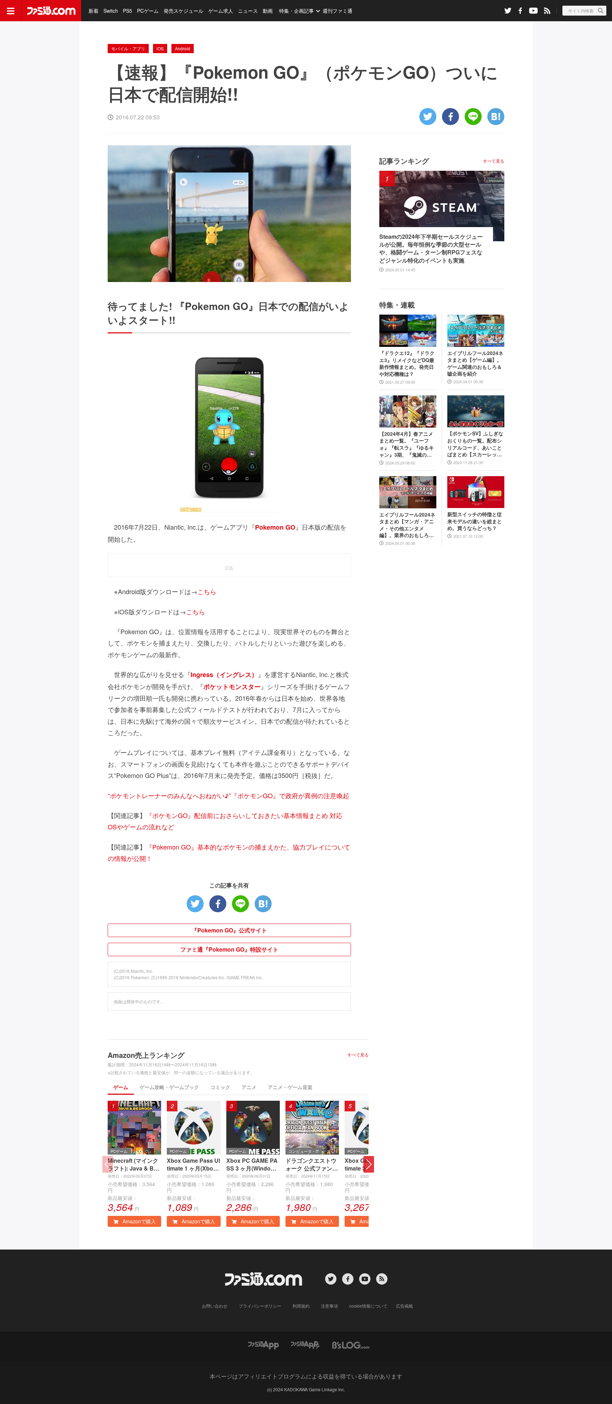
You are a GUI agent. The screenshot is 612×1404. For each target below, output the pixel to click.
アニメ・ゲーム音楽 (290, 1086)
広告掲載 (404, 1306)
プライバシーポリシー (260, 1306)
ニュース (248, 10)
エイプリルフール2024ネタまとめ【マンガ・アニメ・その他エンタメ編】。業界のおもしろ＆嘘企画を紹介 (407, 525)
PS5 (127, 10)
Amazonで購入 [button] (138, 1221)
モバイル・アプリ (128, 48)
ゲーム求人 (220, 10)
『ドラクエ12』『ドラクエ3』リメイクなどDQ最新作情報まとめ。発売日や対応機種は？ (407, 363)
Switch (110, 10)
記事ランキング (404, 161)
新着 (93, 10)
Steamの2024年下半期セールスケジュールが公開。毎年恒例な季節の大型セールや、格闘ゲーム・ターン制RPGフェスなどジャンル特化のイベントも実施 (431, 248)
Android (182, 48)
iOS (160, 48)
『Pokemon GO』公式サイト (229, 930)
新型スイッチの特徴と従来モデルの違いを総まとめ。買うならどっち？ (474, 521)
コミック (220, 1086)
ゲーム (120, 1086)
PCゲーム (148, 10)
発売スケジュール (183, 10)
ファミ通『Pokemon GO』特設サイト (229, 949)
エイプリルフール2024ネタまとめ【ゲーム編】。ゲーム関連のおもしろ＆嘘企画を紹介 (475, 363)
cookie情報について (368, 1306)
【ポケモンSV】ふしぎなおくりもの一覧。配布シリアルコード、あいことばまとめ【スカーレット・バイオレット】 (475, 444)
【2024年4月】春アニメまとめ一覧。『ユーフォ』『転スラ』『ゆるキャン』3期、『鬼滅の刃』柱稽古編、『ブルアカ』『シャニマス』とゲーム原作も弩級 (406, 444)
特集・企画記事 (296, 10)
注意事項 (329, 1306)
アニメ (249, 1086)
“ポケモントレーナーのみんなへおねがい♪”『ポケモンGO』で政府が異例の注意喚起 (228, 795)
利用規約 (301, 1306)
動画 (268, 10)
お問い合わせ (214, 1306)
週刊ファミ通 (337, 10)
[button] (368, 1164)
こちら (206, 591)
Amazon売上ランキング (146, 1055)
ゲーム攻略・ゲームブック (169, 1086)
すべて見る (358, 1054)
